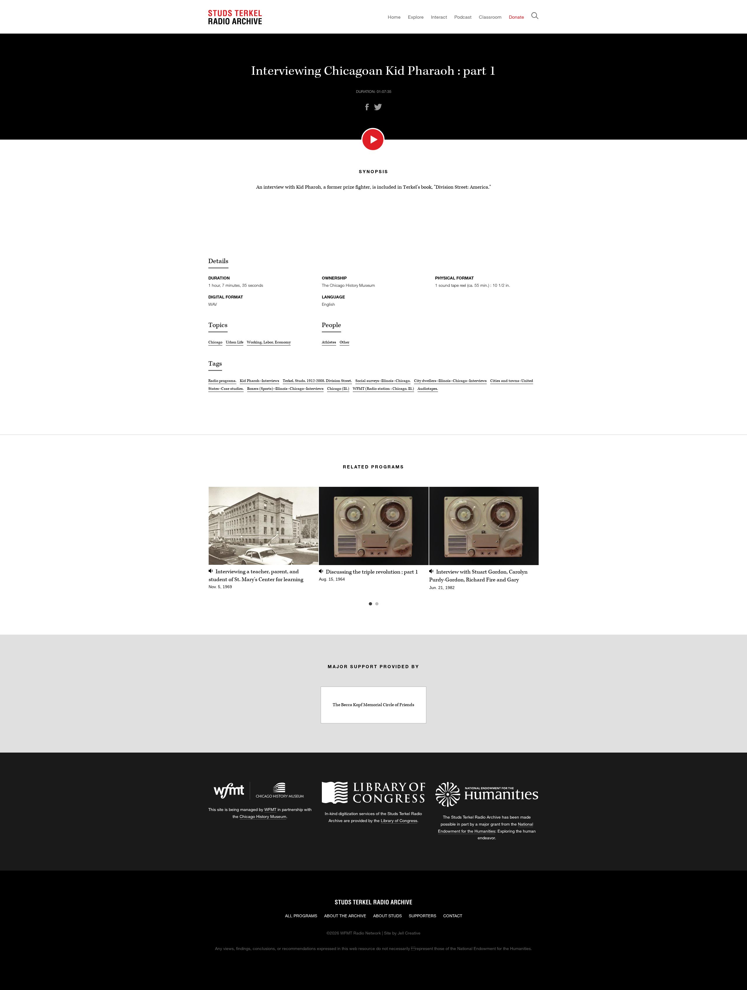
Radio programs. (222, 380)
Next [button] (527, 526)
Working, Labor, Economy (269, 342)
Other (344, 342)
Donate (516, 17)
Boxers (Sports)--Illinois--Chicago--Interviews (285, 388)
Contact (452, 915)
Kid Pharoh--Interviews (259, 380)
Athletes (329, 342)
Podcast (463, 17)
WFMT (270, 809)
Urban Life (234, 342)
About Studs (387, 915)
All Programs (301, 915)
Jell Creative (409, 932)
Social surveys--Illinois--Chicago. (383, 380)
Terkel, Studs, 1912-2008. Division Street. (317, 380)
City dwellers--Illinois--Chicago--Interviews (450, 380)
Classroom (490, 17)
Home (394, 17)
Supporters (422, 915)
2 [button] (385, 604)
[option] (263, 541)
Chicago (215, 342)
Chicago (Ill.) (338, 388)
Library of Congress (399, 820)
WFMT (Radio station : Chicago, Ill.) (383, 388)
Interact (439, 17)
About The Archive (345, 915)
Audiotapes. (428, 388)
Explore (416, 17)
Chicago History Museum (263, 816)
